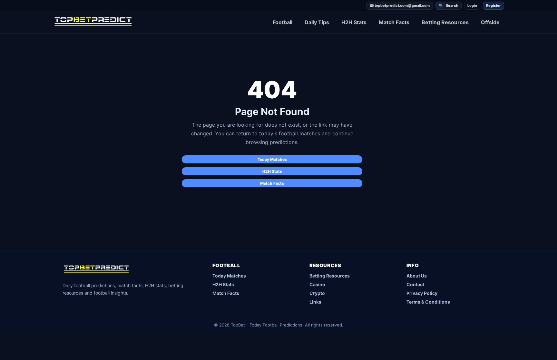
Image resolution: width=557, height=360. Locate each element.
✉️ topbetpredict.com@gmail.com (399, 5)
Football (282, 22)
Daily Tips (317, 22)
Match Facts (394, 22)
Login (472, 5)
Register (493, 5)
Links (315, 302)
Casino (317, 284)
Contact (415, 284)
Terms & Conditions (428, 302)
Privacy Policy (421, 293)
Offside (490, 22)
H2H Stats (353, 22)
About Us (416, 275)
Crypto (317, 293)
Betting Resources (445, 22)
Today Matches (272, 159)
